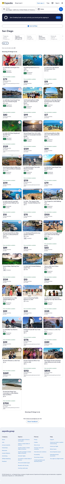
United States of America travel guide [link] (23, 440)
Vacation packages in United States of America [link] (24, 452)
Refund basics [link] (53, 449)
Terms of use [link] (37, 445)
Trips (48, 3)
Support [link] (52, 439)
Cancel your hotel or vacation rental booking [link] (56, 443)
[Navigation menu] (62, 3)
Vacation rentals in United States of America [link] (24, 448)
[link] (19, 56)
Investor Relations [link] (6, 453)
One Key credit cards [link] (23, 468)
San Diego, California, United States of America (20, 10)
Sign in (57, 3)
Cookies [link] (36, 442)
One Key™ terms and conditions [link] (39, 448)
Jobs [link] (3, 442)
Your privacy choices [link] (38, 457)
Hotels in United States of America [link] (24, 444)
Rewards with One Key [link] (23, 465)
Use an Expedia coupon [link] (55, 452)
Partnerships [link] (5, 447)
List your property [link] (6, 445)
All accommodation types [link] (24, 462)
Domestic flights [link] (21, 456)
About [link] (3, 439)
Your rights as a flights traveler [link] (57, 458)
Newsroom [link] (4, 450)
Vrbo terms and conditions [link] (40, 452)
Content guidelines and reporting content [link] (39, 460)
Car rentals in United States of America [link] (25, 459)
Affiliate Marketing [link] (6, 458)
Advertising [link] (4, 456)
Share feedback (33, 421)
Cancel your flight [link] (54, 446)
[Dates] (47, 9)
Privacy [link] (35, 439)
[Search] (61, 9)
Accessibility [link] (37, 454)
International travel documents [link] (54, 455)
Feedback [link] (4, 461)
